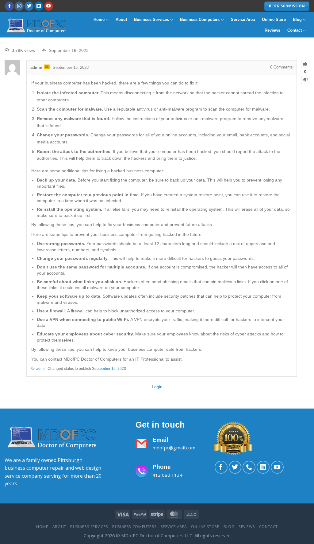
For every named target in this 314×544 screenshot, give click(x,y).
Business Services (151, 19)
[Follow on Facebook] (9, 6)
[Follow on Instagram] (19, 6)
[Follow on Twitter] (29, 6)
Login (157, 386)
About (121, 19)
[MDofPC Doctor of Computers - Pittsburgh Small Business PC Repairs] (37, 25)
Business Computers (200, 19)
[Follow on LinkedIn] (38, 6)
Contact (294, 30)
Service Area (243, 19)
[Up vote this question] (305, 64)
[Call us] (249, 467)
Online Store (274, 19)
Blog (297, 19)
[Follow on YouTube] (48, 6)
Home (99, 19)
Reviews (272, 30)
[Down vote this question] (305, 80)
